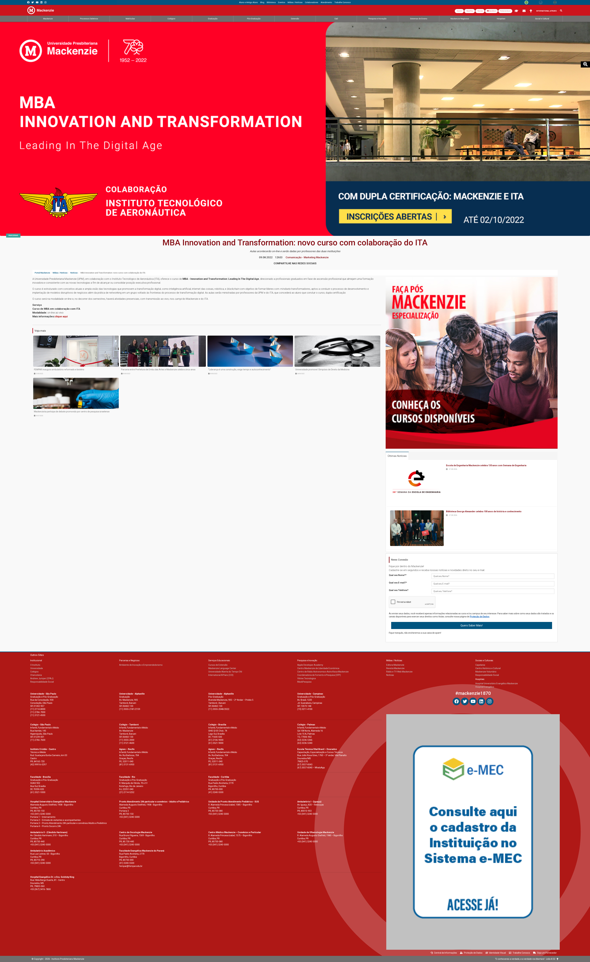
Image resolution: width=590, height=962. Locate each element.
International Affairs (546, 11)
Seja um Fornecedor (547, 953)
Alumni (459, 11)
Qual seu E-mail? (398, 582)
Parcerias (13, 235)
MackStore (492, 11)
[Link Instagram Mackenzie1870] (45, 2)
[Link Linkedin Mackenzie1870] (41, 2)
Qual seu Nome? (398, 575)
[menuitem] (248, 2)
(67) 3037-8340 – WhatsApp (311, 767)
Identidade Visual (497, 953)
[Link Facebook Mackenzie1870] (28, 2)
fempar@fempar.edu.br (130, 866)
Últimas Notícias (397, 455)
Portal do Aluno (505, 11)
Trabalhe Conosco (521, 953)
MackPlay (469, 11)
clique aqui (61, 316)
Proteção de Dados (479, 616)
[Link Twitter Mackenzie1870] (33, 2)
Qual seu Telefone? (398, 590)
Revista (480, 11)
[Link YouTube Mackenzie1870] (37, 2)
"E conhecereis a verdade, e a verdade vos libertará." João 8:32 (526, 959)
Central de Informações (445, 953)
